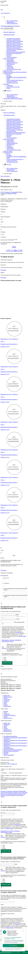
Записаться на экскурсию (13, 86)
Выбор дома (7, 695)
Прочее (8, 88)
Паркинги (9, 65)
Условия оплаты (8, 73)
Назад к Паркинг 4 (5, 176)
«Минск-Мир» (10, 60)
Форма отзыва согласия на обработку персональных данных (13, 795)
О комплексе (7, 699)
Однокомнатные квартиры (13, 38)
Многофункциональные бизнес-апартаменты (15, 72)
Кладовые (9, 54)
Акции (5, 702)
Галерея (6, 705)
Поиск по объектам (9, 58)
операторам (18, 632)
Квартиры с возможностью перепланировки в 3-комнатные (15, 43)
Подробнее (3, 270)
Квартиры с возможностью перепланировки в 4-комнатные (15, 46)
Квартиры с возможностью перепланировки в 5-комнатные (15, 48)
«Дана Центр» (10, 68)
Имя (17, 614)
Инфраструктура (8, 696)
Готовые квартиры (11, 50)
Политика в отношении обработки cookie (11, 794)
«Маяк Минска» (11, 22)
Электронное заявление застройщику (10, 26)
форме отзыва (22, 636)
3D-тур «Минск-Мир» (12, 20)
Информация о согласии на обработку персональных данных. (11, 640)
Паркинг (9, 56)
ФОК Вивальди (11, 64)
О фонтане (6, 701)
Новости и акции (8, 70)
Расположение (7, 706)
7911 (2, 9)
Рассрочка (9, 76)
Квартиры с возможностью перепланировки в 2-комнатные (15, 40)
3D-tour (5, 698)
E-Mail (17, 619)
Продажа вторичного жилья (14, 69)
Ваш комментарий (19, 622)
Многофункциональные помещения (16, 52)
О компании (10, 85)
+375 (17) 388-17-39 (12, 764)
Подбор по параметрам (9, 715)
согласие (4, 648)
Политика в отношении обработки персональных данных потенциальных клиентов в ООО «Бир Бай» (14, 792)
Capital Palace (10, 66)
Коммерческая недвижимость (14, 53)
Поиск (5, 703)
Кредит (8, 74)
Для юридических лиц (12, 82)
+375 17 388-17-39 (5, 13)
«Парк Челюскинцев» (12, 23)
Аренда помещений (12, 57)
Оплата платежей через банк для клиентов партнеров (15, 80)
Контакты (6, 84)
